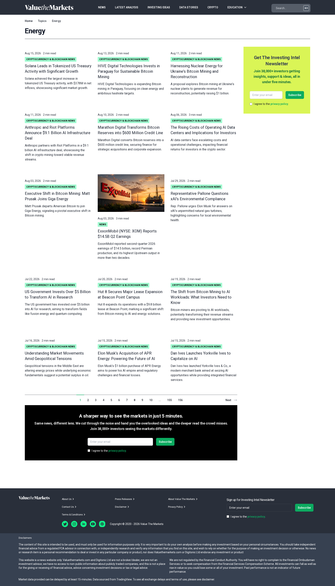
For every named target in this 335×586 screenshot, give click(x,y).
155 (169, 400)
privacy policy (117, 450)
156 (180, 400)
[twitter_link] (65, 524)
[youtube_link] (93, 524)
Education (235, 7)
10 (150, 400)
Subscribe (165, 441)
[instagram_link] (74, 524)
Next (228, 400)
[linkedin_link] (83, 524)
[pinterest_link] (102, 524)
